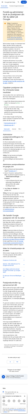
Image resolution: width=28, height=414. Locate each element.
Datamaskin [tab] (7, 129)
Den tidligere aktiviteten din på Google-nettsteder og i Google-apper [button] (11, 270)
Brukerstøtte (4, 6)
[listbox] (19, 129)
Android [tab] (14, 129)
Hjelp (4, 388)
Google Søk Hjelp (10, 2)
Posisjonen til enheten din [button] (10, 260)
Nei (17, 361)
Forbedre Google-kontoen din (16, 6)
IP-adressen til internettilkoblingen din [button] (12, 276)
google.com (12, 171)
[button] (2, 2)
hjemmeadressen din (9, 123)
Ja (10, 361)
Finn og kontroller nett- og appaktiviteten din (11, 393)
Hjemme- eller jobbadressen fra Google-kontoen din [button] (11, 264)
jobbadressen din (8, 125)
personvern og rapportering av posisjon (13, 239)
